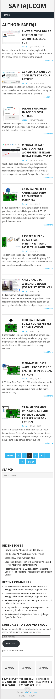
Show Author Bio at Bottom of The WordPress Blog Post (36, 37)
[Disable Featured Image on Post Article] (11, 114)
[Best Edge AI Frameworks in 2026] (44, 668)
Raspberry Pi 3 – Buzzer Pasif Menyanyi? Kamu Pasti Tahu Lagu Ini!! (37, 242)
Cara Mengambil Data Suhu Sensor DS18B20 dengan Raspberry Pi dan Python (35, 415)
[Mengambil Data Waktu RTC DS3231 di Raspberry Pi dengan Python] (11, 369)
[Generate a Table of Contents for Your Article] (11, 77)
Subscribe (11, 643)
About (32, 696)
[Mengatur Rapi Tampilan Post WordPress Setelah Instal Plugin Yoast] (11, 150)
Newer (10, 455)
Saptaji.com (27, 6)
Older (31, 462)
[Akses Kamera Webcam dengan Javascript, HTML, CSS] (11, 285)
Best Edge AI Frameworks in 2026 (20, 558)
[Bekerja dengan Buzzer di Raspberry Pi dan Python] (11, 325)
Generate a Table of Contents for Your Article (36, 75)
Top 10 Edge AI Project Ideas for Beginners (24, 554)
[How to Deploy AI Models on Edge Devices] (10, 668)
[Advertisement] (27, 510)
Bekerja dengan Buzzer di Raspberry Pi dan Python (36, 323)
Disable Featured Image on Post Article (34, 112)
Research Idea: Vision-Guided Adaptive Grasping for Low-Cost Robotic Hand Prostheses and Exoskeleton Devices (28, 572)
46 (22, 462)
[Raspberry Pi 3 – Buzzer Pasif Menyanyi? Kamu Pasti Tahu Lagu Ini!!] (11, 241)
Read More (48, 60)
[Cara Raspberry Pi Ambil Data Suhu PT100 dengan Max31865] (11, 194)
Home (22, 696)
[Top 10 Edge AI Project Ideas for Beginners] (27, 668)
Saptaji (25, 46)
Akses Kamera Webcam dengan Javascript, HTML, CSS (37, 283)
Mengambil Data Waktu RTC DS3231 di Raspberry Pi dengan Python (37, 369)
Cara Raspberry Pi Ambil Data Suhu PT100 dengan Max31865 (35, 194)
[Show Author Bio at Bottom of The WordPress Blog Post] (11, 37)
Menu (7, 15)
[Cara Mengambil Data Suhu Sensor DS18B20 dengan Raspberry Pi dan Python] (11, 413)
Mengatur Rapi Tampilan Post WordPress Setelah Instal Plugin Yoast (37, 151)
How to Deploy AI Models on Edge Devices (24, 550)
